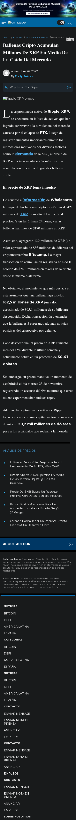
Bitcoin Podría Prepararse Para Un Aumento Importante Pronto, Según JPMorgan (35, 508)
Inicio (6, 37)
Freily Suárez (24, 76)
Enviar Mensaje (17, 713)
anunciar (12, 730)
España (10, 633)
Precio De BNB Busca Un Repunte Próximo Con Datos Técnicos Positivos (36, 494)
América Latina (16, 626)
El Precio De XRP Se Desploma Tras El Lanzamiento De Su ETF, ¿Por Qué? (36, 464)
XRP (24, 214)
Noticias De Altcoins (37, 37)
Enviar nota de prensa (16, 721)
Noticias (17, 37)
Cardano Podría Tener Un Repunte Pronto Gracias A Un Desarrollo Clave (38, 523)
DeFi (7, 620)
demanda (24, 154)
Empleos (11, 737)
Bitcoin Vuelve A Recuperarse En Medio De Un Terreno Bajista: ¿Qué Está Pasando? (37, 479)
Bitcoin (10, 613)
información (34, 200)
